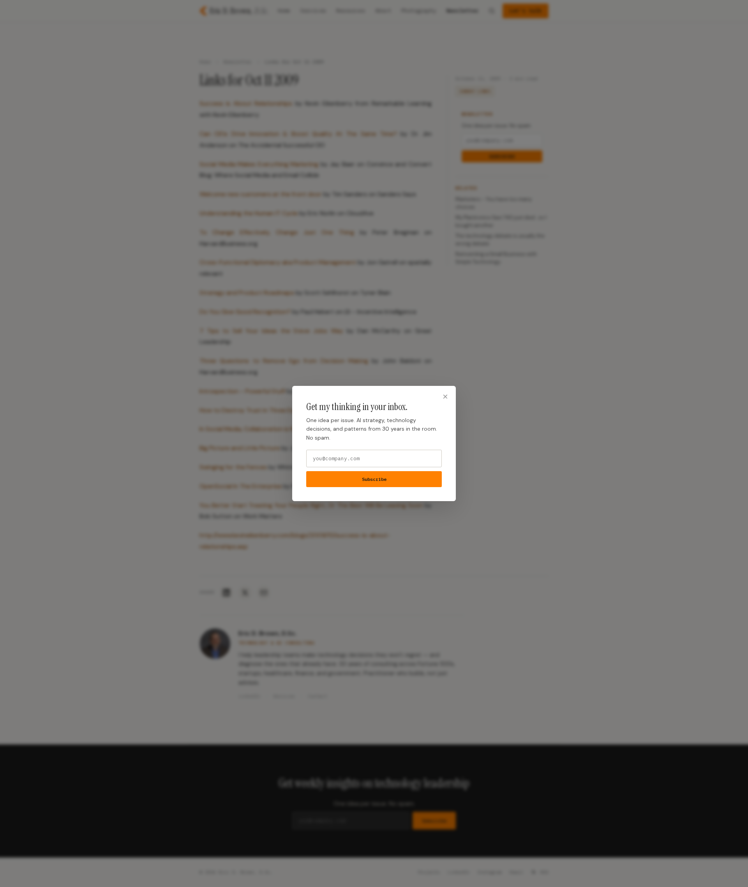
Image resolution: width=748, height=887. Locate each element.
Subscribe (374, 479)
